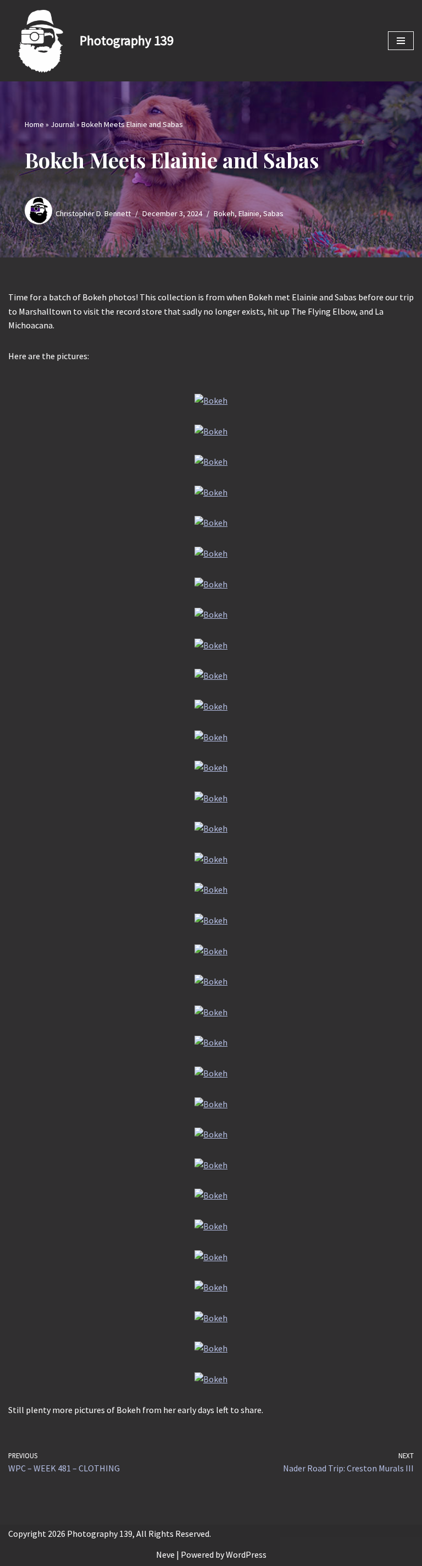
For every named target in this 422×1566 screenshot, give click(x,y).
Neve (165, 1554)
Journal (63, 124)
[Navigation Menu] (401, 40)
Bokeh (224, 213)
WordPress (246, 1554)
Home (34, 124)
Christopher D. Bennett (93, 213)
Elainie (248, 213)
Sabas (273, 213)
